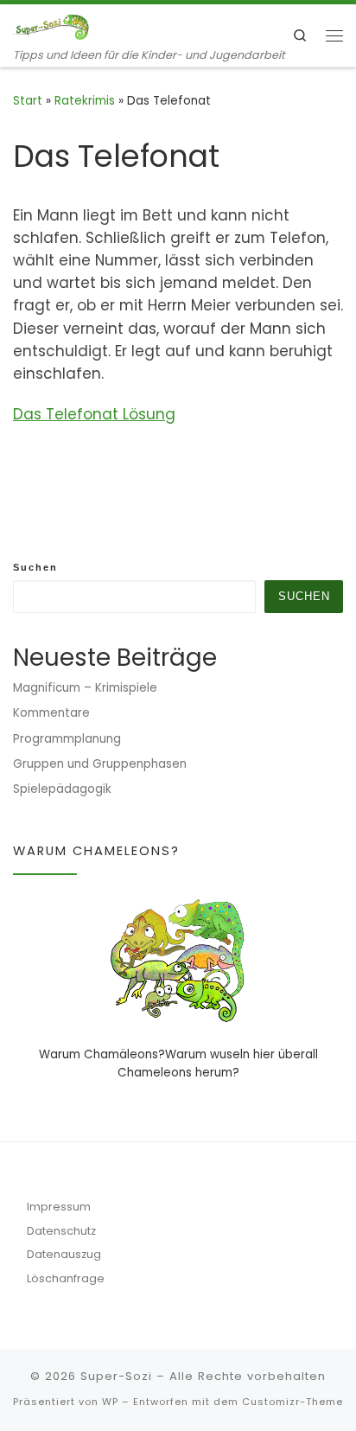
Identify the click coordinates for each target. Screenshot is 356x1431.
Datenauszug (64, 1254)
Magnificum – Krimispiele (85, 688)
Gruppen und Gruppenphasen (100, 764)
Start (27, 101)
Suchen (35, 567)
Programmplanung (67, 739)
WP (110, 1402)
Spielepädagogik (62, 789)
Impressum (59, 1206)
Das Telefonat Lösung (94, 414)
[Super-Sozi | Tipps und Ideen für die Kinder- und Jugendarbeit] (52, 25)
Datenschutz (61, 1230)
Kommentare (51, 713)
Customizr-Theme (292, 1402)
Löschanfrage (66, 1278)
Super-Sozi (116, 1376)
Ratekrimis (84, 101)
